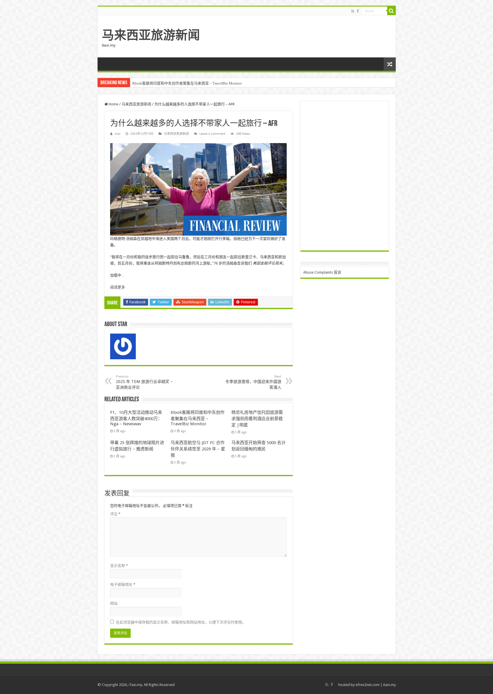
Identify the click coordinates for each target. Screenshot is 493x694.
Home (113, 104)
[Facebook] (357, 11)
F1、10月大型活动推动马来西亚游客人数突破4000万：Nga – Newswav (136, 418)
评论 (115, 514)
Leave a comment (212, 134)
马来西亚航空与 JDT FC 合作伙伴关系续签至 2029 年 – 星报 (198, 449)
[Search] (391, 11)
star (117, 134)
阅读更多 (117, 287)
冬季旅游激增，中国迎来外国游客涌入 (253, 382)
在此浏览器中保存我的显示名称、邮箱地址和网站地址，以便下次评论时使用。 (181, 622)
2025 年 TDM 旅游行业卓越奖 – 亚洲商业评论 (144, 382)
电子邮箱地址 (122, 584)
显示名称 (119, 565)
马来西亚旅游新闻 (151, 35)
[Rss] (353, 11)
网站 (114, 603)
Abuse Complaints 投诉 (322, 272)
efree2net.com (367, 685)
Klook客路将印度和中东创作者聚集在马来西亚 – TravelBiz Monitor (198, 418)
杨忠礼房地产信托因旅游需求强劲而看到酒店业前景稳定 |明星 (183, 83)
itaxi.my (389, 685)
